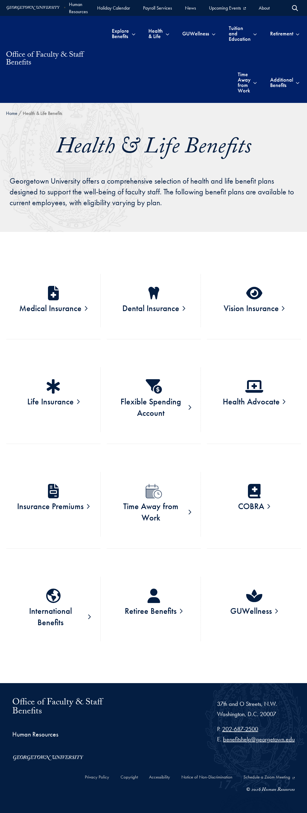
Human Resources (78, 8)
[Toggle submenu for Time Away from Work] (255, 82)
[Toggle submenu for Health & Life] (167, 33)
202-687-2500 (240, 729)
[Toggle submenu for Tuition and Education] (255, 33)
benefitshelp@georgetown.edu (259, 739)
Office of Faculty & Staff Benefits (44, 59)
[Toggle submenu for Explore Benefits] (133, 33)
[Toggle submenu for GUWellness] (213, 33)
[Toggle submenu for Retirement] (297, 33)
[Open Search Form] (295, 8)
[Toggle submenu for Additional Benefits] (297, 82)
